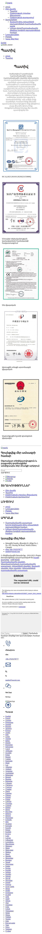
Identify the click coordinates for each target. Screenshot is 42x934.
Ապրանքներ (11, 20)
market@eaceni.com (12, 551)
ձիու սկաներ (15, 568)
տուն (7, 7)
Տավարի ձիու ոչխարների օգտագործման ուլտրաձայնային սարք (25, 24)
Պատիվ (13, 11)
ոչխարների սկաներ (21, 566)
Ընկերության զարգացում (22, 17)
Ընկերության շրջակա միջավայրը (21, 495)
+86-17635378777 (12, 659)
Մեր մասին (10, 9)
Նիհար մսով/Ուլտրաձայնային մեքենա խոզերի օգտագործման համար (25, 30)
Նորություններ (12, 35)
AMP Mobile (15, 560)
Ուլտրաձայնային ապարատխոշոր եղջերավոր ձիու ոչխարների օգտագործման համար (22, 525)
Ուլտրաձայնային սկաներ (13, 562)
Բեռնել (8, 37)
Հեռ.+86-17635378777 (14, 549)
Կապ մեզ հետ (12, 39)
